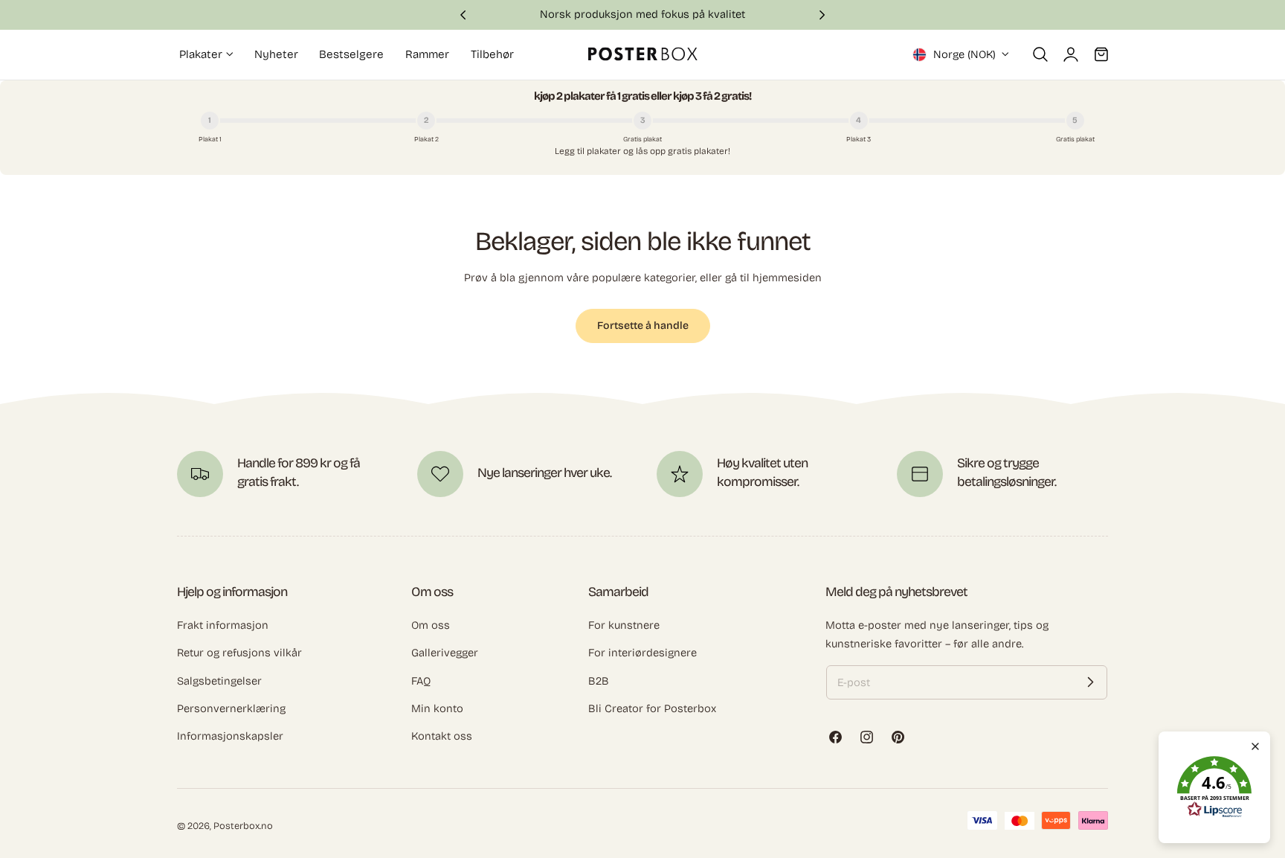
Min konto (437, 708)
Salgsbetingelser (219, 680)
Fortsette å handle (643, 325)
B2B (598, 680)
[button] (1040, 54)
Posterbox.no (243, 825)
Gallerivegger (444, 652)
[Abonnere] (1090, 682)
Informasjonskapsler (230, 736)
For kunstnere (624, 625)
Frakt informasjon (222, 625)
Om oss (430, 625)
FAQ (421, 680)
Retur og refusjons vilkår (239, 652)
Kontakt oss (441, 736)
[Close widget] (1255, 746)
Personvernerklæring (231, 708)
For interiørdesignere (642, 652)
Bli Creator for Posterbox (652, 708)
